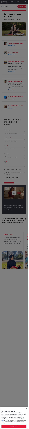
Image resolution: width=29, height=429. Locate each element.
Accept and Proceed (14, 426)
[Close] (26, 408)
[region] (14, 418)
